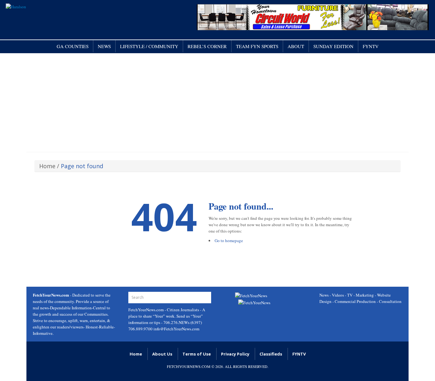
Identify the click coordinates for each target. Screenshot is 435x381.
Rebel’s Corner (207, 46)
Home (47, 166)
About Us (162, 354)
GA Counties (73, 46)
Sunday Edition (333, 46)
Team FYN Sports (257, 46)
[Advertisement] (217, 101)
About (296, 46)
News (104, 46)
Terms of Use (196, 354)
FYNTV (371, 46)
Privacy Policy (235, 354)
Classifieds (271, 354)
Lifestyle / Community (149, 46)
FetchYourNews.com (146, 310)
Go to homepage (229, 240)
